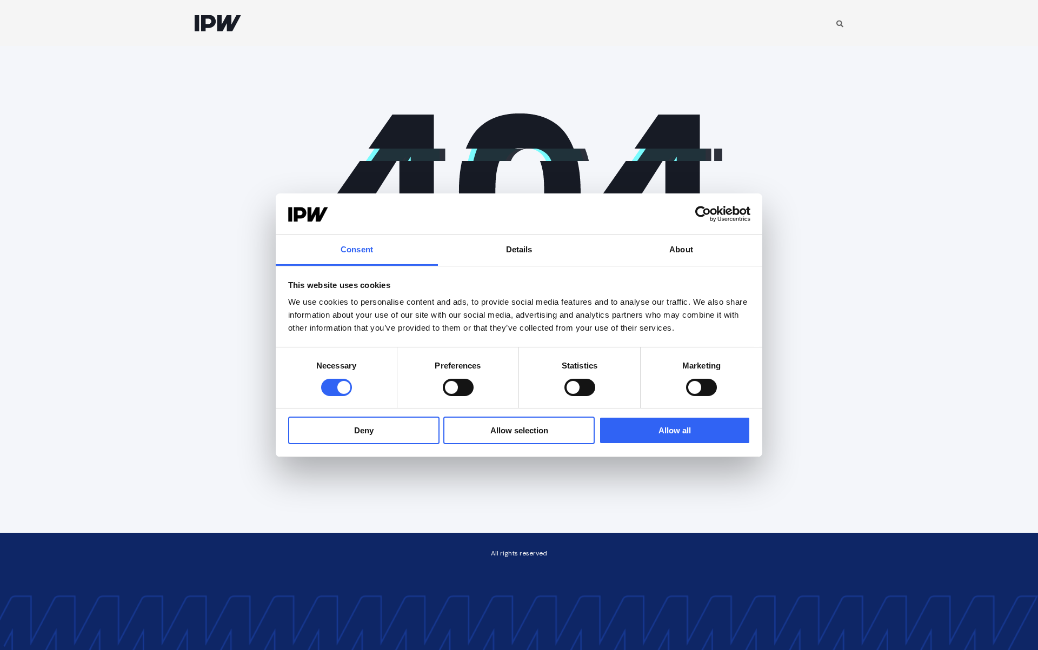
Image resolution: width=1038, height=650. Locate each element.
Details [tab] (519, 249)
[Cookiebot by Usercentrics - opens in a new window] (703, 214)
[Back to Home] (218, 23)
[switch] (458, 387)
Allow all (674, 430)
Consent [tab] (357, 249)
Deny (364, 430)
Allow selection (519, 430)
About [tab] (681, 249)
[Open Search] (839, 23)
